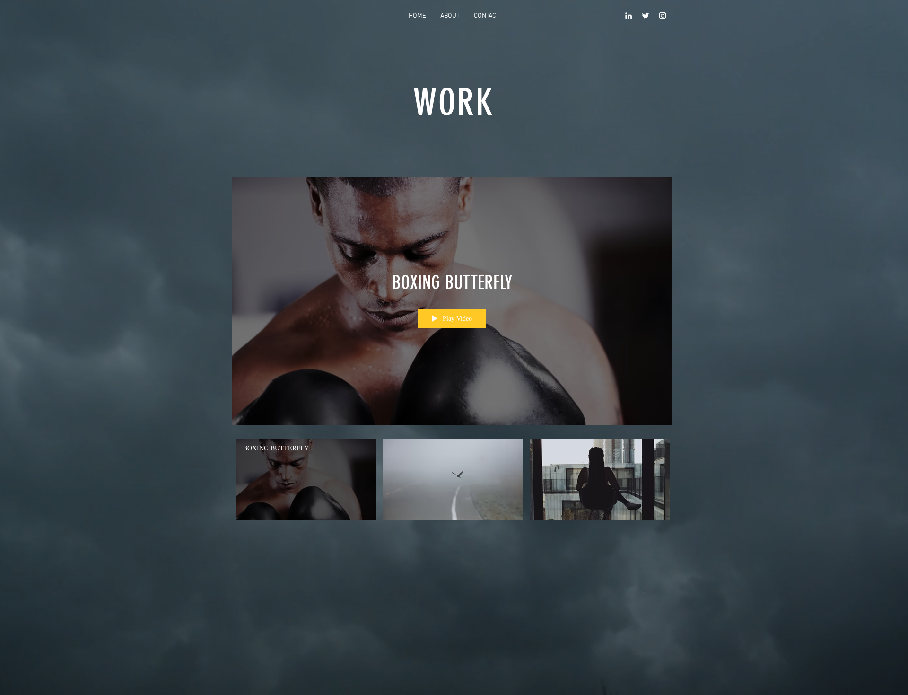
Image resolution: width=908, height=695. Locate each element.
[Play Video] (306, 479)
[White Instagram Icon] (662, 15)
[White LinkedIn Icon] (628, 15)
